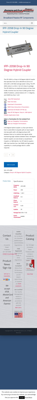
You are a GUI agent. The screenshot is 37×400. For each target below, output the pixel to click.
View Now (30, 274)
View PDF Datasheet (14, 99)
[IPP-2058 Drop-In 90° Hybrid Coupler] (18, 49)
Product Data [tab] (7, 181)
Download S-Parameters (15, 104)
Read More (28, 397)
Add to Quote (11, 165)
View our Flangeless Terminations (18, 121)
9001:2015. (18, 307)
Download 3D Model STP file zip (17, 110)
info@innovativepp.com (25, 2)
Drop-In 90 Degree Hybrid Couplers (20, 172)
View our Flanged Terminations (17, 123)
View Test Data (12, 102)
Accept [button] (22, 397)
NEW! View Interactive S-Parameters (18, 107)
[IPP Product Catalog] (30, 265)
